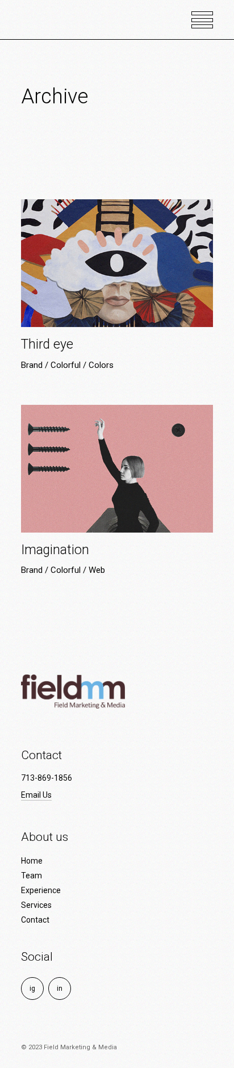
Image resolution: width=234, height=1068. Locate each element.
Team (31, 875)
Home (32, 860)
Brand (33, 365)
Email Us (36, 794)
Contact (35, 919)
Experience (41, 890)
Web (97, 570)
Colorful (67, 365)
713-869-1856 (46, 777)
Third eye (47, 344)
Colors (101, 365)
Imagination (55, 550)
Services (36, 905)
